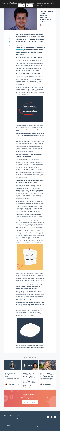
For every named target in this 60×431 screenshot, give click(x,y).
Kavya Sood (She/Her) (46, 25)
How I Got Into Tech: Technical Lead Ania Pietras (10, 375)
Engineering (12, 371)
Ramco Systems (19, 49)
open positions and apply (21, 349)
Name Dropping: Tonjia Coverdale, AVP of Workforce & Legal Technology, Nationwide (29, 375)
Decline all (29, 5)
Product (45, 9)
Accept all (22, 5)
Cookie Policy (52, 3)
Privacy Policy (29, 426)
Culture (41, 9)
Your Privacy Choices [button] (51, 426)
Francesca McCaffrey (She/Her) (13, 384)
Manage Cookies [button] (38, 426)
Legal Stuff (21, 426)
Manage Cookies (37, 5)
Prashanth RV (34, 45)
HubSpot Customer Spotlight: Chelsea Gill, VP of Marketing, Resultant (47, 375)
